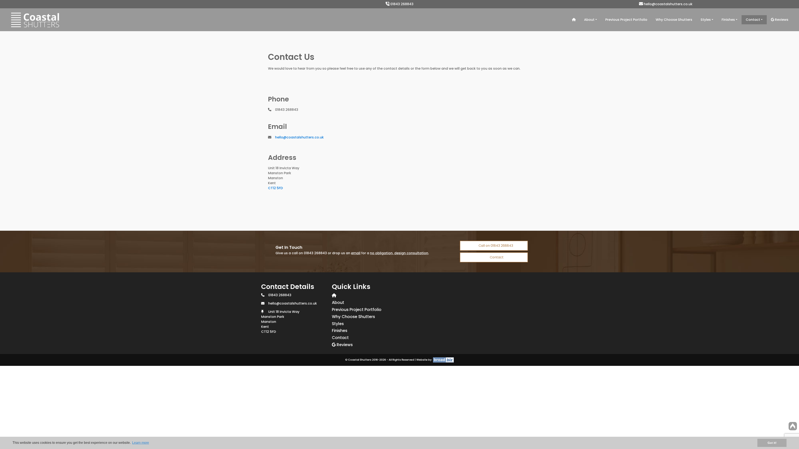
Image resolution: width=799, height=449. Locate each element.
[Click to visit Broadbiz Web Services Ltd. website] (443, 359)
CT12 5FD (275, 188)
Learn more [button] (140, 442)
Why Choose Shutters (674, 19)
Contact (496, 257)
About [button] (589, 19)
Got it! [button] (772, 442)
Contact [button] (753, 19)
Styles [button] (706, 19)
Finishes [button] (728, 19)
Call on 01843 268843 (495, 245)
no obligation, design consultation (399, 253)
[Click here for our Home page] (574, 19)
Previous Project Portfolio (626, 19)
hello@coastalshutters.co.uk (667, 4)
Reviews (781, 19)
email (355, 253)
